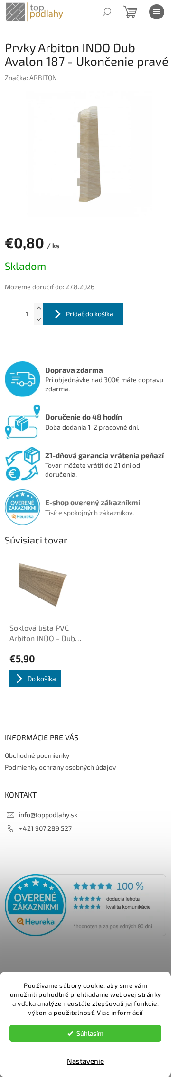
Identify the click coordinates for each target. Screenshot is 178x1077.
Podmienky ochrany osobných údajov (60, 767)
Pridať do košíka (89, 314)
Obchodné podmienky (37, 755)
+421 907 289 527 (45, 828)
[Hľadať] (106, 11)
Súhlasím (89, 1033)
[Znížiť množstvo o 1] (38, 319)
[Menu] (156, 11)
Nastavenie (85, 1061)
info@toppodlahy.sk (48, 814)
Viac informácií (120, 1012)
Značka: (31, 78)
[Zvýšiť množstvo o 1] (38, 308)
